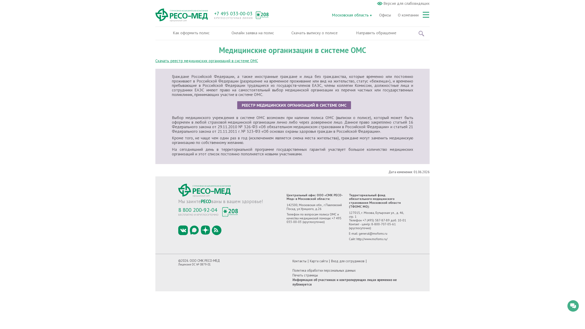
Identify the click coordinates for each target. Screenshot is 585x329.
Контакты (299, 261)
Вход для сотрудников (347, 261)
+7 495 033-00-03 (233, 13)
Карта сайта (319, 261)
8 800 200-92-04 (197, 209)
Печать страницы (305, 275)
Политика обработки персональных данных (324, 270)
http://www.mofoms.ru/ (372, 239)
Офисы (385, 15)
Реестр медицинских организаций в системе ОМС (294, 105)
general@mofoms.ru (373, 233)
